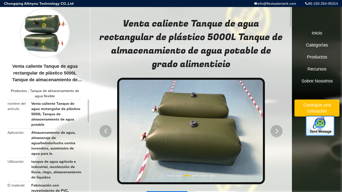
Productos (19, 91)
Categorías (317, 45)
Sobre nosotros (317, 81)
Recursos (316, 69)
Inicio (317, 33)
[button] (106, 131)
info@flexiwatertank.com (276, 4)
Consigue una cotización (317, 108)
